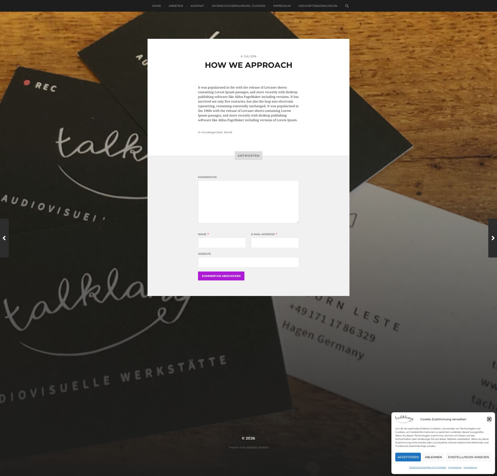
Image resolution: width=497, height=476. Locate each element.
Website (204, 254)
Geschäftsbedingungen (317, 6)
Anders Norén (257, 447)
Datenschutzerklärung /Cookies (427, 467)
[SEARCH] (347, 6)
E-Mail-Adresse (264, 234)
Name (203, 234)
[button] (489, 419)
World (228, 132)
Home (156, 6)
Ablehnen (433, 457)
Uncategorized (212, 132)
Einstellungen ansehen (468, 457)
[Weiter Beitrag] (492, 238)
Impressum (455, 467)
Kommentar (207, 177)
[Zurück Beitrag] (4, 238)
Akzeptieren (408, 457)
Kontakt (197, 6)
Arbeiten (176, 6)
